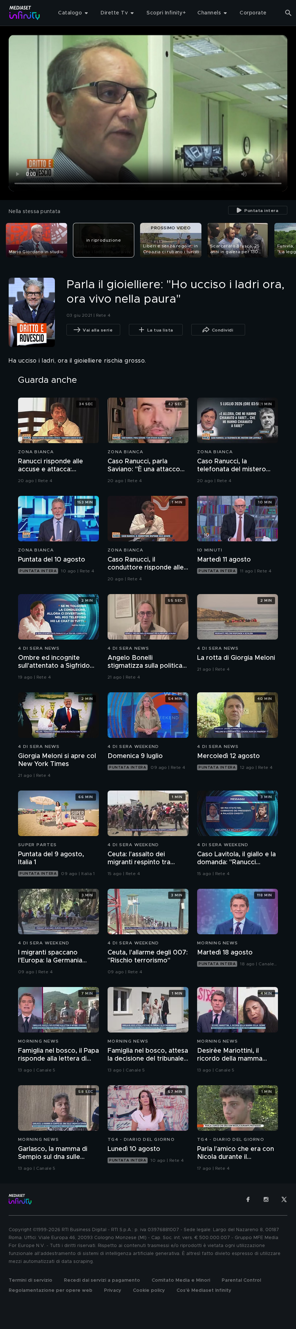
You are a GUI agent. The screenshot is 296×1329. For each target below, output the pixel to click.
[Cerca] (288, 13)
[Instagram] (266, 1199)
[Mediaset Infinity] (25, 12)
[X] (284, 1199)
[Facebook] (248, 1199)
